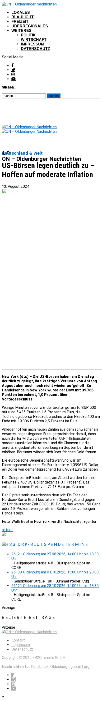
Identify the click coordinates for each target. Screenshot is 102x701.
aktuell (7, 530)
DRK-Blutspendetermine (53, 544)
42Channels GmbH (50, 657)
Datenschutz (35, 49)
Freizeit (19, 22)
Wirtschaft (33, 40)
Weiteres (21, 31)
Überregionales (29, 26)
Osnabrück (40, 666)
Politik (28, 35)
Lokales (20, 12)
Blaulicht (22, 17)
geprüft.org (79, 666)
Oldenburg (58, 666)
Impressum (32, 44)
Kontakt (18, 640)
